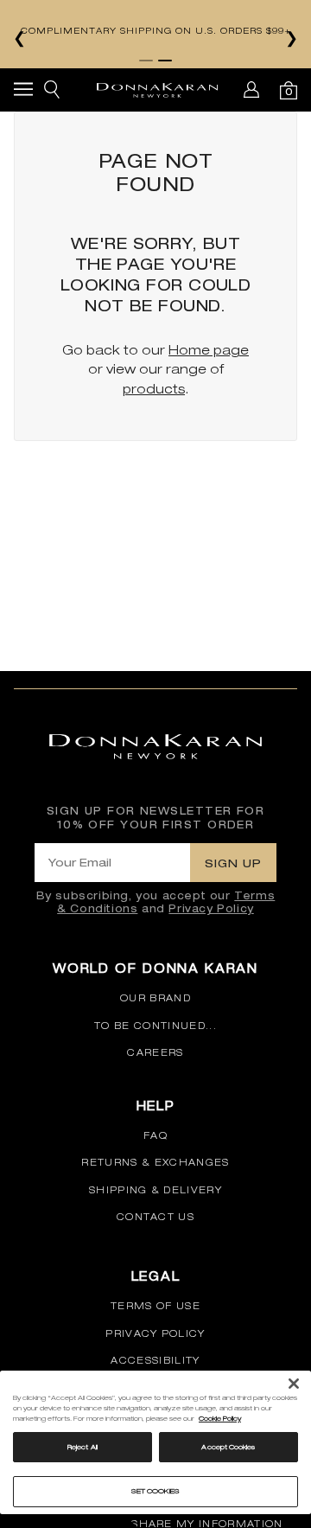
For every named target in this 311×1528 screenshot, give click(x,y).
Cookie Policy (220, 1418)
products (154, 388)
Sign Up (233, 863)
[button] (23, 92)
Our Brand (155, 998)
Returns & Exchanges (155, 1162)
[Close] (294, 1384)
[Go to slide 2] (165, 60)
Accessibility (155, 1360)
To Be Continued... (155, 1025)
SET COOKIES (156, 1490)
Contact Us (155, 1217)
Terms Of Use (155, 1306)
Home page (208, 349)
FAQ (155, 1135)
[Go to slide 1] (146, 60)
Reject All (82, 1446)
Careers (155, 1052)
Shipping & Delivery (155, 1190)
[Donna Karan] (157, 90)
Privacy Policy (210, 908)
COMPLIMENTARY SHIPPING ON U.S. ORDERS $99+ (156, 30)
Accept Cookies (228, 1446)
